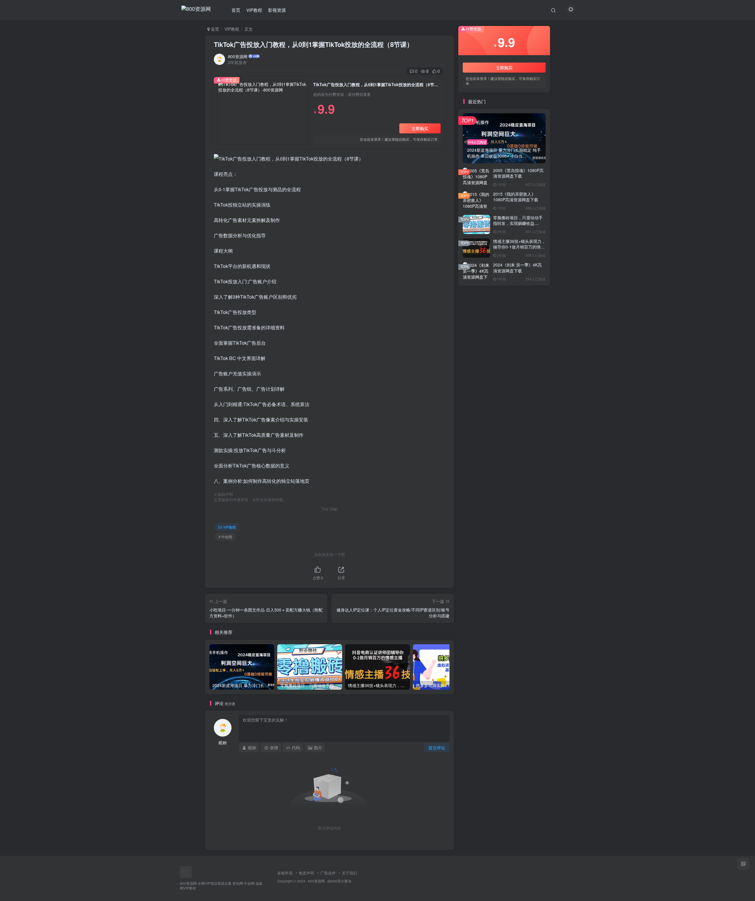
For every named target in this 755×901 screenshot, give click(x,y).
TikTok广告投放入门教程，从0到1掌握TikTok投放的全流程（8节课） (313, 44)
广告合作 (328, 873)
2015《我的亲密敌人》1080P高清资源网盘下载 (515, 197)
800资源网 (237, 56)
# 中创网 (225, 536)
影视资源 (277, 10)
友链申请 (285, 873)
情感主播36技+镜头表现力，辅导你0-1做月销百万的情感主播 (519, 247)
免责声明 (306, 873)
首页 (236, 10)
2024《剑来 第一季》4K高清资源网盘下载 (517, 268)
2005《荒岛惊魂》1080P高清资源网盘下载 (518, 173)
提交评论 (437, 747)
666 (334, 881)
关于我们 (349, 873)
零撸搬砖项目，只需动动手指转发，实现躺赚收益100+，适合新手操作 (518, 223)
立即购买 (420, 128)
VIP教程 (254, 10)
